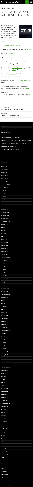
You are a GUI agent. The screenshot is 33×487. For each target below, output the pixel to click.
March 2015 (4, 349)
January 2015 (4, 355)
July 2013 (3, 409)
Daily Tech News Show (7, 8)
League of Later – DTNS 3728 (8, 146)
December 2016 (5, 285)
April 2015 (3, 345)
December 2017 (5, 248)
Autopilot (3, 432)
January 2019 (4, 209)
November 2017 (5, 251)
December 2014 (5, 358)
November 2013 (5, 397)
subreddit (27, 88)
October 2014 (4, 364)
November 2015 (5, 324)
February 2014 (4, 388)
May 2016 (3, 306)
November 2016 (5, 288)
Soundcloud (11, 57)
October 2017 (4, 254)
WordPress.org (5, 477)
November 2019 (5, 178)
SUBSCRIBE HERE (10, 53)
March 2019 (4, 203)
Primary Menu (31, 2)
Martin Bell (4, 76)
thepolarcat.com (23, 80)
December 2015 (5, 321)
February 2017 (4, 279)
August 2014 (4, 370)
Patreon (14, 70)
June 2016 (3, 303)
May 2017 (3, 270)
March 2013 (4, 421)
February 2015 (4, 352)
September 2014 (5, 367)
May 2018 (3, 233)
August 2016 (4, 297)
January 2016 (4, 318)
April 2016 (3, 309)
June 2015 (3, 339)
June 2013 (3, 412)
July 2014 (3, 373)
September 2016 (5, 294)
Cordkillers (4, 436)
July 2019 (3, 191)
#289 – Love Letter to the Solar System (12, 108)
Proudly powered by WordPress (8, 485)
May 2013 (3, 415)
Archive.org (27, 49)
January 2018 (4, 245)
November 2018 (5, 215)
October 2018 (4, 218)
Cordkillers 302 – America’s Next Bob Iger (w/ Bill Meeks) (16, 140)
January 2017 (4, 282)
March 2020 (4, 166)
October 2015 (4, 327)
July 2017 (3, 263)
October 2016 (4, 291)
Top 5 (2, 457)
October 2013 (4, 400)
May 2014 (3, 379)
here (29, 94)
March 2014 (4, 385)
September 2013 (5, 403)
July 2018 (3, 227)
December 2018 (5, 212)
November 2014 (5, 361)
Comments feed (5, 474)
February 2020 (4, 169)
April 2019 (3, 200)
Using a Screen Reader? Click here (10, 45)
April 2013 (3, 418)
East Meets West (5, 445)
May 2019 (3, 197)
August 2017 (4, 260)
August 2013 (4, 406)
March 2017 (4, 276)
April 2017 (3, 273)
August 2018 (4, 224)
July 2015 (3, 336)
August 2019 (4, 187)
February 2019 (4, 206)
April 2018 (3, 236)
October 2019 (4, 181)
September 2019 (5, 184)
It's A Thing (4, 451)
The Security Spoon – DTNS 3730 (10, 137)
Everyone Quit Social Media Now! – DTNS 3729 (13, 143)
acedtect (10, 21)
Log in (2, 468)
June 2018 (3, 230)
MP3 (2, 41)
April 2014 (3, 382)
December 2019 (5, 175)
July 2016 (3, 300)
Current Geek (4, 439)
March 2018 (4, 239)
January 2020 (4, 172)
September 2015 (5, 330)
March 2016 (4, 312)
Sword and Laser (5, 454)
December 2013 (5, 394)
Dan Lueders (12, 74)
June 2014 (3, 376)
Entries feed (4, 471)
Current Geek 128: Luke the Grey (10, 114)
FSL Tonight (4, 448)
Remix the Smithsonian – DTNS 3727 (10, 149)
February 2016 (4, 315)
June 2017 (3, 266)
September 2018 (5, 221)
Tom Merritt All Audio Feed (10, 2)
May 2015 (3, 342)
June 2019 (3, 194)
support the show (17, 68)
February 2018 (4, 242)
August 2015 (4, 333)
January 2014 (4, 391)
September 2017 (5, 257)
